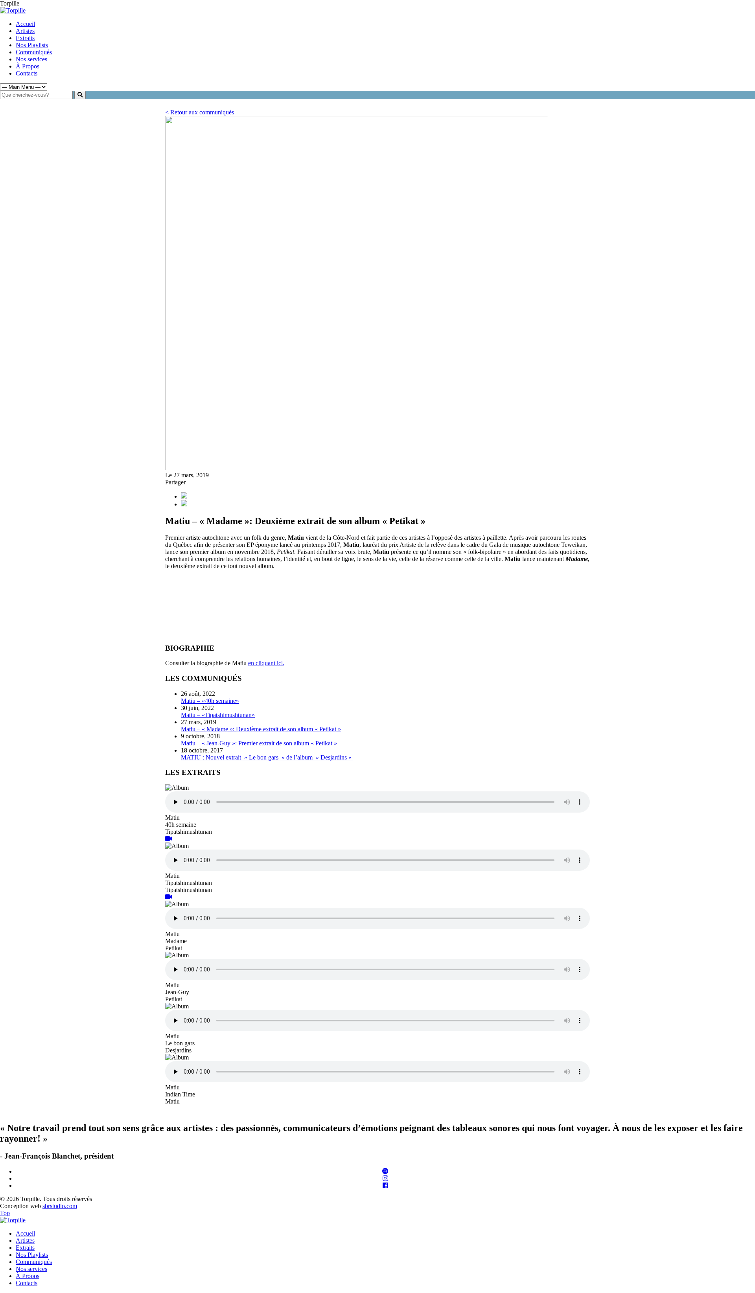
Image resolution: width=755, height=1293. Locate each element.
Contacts (26, 73)
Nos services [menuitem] (31, 1268)
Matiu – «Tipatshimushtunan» (218, 715)
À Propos (27, 66)
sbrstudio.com (59, 1206)
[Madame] (168, 897)
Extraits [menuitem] (25, 1247)
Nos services (31, 59)
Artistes (25, 31)
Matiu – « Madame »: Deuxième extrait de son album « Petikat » (261, 729)
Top (5, 1213)
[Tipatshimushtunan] (168, 838)
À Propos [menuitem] (27, 1276)
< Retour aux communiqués (199, 112)
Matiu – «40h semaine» (210, 700)
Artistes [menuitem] (25, 1240)
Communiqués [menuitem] (34, 1261)
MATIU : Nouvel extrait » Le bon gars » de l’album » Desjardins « (267, 757)
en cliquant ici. (266, 663)
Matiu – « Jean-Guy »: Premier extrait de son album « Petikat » (259, 743)
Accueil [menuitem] (25, 1233)
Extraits (25, 38)
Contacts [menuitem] (26, 1283)
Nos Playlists (32, 45)
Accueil (25, 23)
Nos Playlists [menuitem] (32, 1254)
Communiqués (34, 52)
